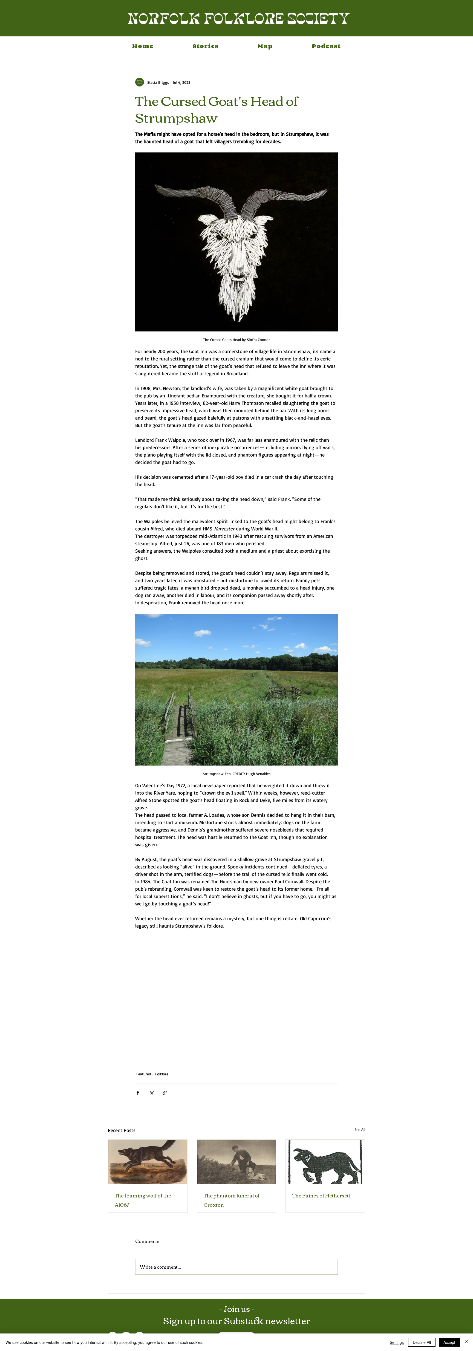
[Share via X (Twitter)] (151, 1092)
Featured (143, 1074)
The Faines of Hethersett (321, 1195)
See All (359, 1129)
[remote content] (236, 1008)
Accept (449, 1342)
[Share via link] (164, 1092)
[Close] (466, 1342)
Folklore (161, 1074)
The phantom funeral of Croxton (232, 1200)
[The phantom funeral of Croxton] (236, 1162)
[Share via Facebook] (137, 1092)
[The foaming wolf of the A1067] (147, 1162)
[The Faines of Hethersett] (325, 1162)
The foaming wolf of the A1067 (143, 1200)
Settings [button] (397, 1342)
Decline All (422, 1342)
